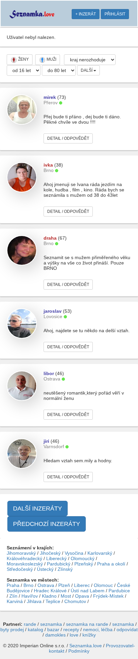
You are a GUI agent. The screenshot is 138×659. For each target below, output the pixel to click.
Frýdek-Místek (108, 596)
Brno (28, 585)
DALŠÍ (87, 70)
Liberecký (56, 558)
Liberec (82, 585)
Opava (82, 596)
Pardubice (119, 590)
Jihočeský (50, 553)
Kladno (49, 596)
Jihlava (34, 601)
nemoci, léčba (98, 629)
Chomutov (75, 601)
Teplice (53, 601)
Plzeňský (83, 563)
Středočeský (20, 569)
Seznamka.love (85, 645)
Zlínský (65, 569)
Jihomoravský (21, 553)
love (74, 635)
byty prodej (12, 629)
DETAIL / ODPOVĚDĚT (68, 138)
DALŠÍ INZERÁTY (37, 508)
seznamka (51, 624)
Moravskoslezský (25, 563)
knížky (89, 635)
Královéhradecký (24, 558)
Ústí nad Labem (88, 590)
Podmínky (78, 651)
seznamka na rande (87, 624)
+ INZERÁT (85, 14)
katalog (35, 629)
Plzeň (64, 585)
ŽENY (23, 59)
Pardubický (58, 563)
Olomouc (103, 585)
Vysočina (74, 553)
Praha (13, 585)
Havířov (29, 596)
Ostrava (46, 585)
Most (66, 596)
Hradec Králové (50, 590)
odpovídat (127, 629)
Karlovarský (99, 553)
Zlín (13, 596)
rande (30, 624)
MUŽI (51, 59)
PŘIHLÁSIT (115, 14)
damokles (55, 635)
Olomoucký (82, 558)
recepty (71, 629)
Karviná (15, 601)
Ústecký (45, 569)
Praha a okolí (111, 563)
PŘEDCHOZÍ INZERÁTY (46, 524)
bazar (53, 629)
